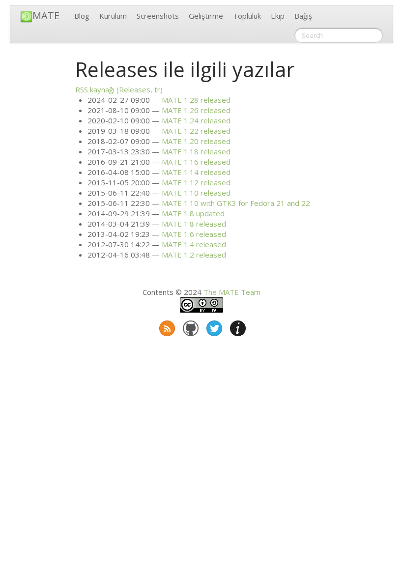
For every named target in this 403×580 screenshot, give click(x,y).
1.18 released (196, 151)
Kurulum (113, 16)
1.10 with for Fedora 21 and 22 (236, 203)
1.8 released (194, 224)
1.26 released (196, 110)
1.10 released (196, 193)
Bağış (303, 16)
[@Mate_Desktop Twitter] (213, 326)
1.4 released (194, 244)
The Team (231, 292)
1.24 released (196, 120)
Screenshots (158, 16)
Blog (81, 16)
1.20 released (196, 141)
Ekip (278, 16)
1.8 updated (193, 213)
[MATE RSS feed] (166, 326)
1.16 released (196, 162)
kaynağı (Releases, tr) (119, 89)
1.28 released (196, 100)
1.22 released (196, 131)
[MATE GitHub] (190, 326)
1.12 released (196, 182)
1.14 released (196, 172)
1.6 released (194, 234)
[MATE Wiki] (237, 326)
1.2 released (194, 255)
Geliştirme (206, 16)
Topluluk (247, 16)
